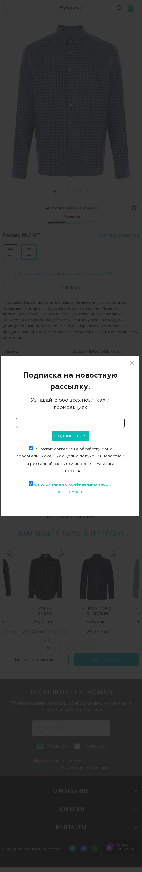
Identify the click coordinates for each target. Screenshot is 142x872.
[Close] (132, 363)
